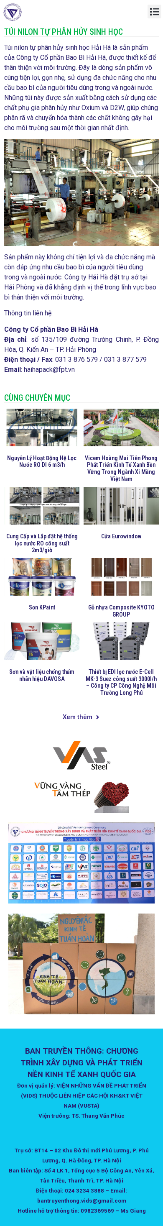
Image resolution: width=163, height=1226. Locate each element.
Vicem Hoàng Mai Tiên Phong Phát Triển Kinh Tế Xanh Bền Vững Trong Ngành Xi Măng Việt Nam (121, 468)
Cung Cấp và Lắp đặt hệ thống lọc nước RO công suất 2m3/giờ (42, 543)
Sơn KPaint (42, 607)
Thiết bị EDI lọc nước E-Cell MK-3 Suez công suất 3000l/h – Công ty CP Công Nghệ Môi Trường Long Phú (121, 682)
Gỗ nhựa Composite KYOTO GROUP (121, 611)
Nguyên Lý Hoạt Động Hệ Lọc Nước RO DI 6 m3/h (41, 461)
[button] (154, 11)
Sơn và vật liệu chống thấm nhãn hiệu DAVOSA (41, 675)
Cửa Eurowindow (121, 536)
